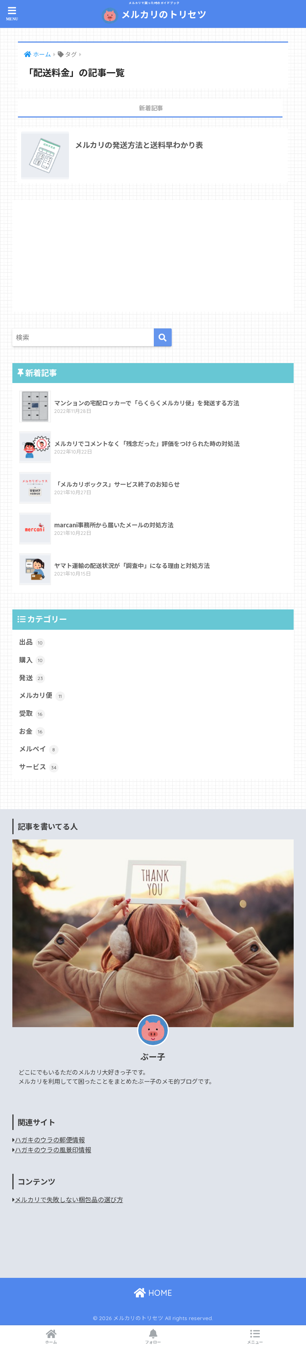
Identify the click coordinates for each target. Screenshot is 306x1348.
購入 (31, 659)
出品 (31, 641)
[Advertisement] (153, 256)
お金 (31, 731)
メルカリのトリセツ (162, 10)
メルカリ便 (40, 695)
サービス (38, 766)
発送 (31, 677)
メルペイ (37, 748)
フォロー (153, 1342)
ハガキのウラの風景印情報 (53, 1149)
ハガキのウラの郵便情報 (50, 1139)
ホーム (51, 1342)
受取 (31, 713)
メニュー (255, 1342)
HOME (159, 1293)
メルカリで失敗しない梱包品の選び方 (69, 1199)
